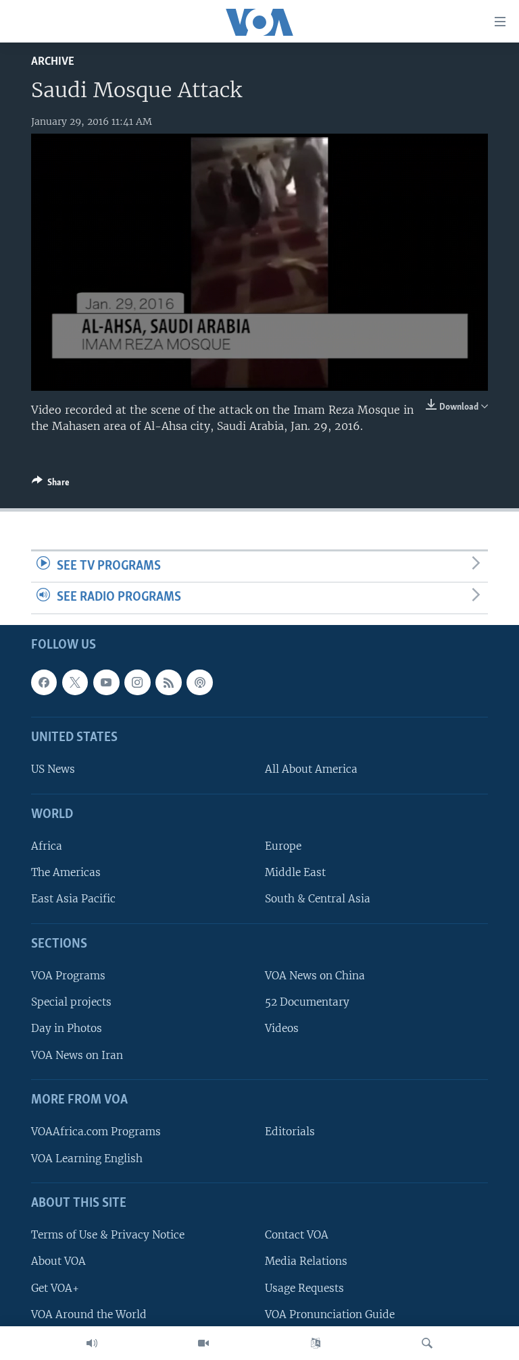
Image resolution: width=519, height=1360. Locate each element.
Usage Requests (304, 1288)
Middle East (295, 872)
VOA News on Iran (77, 1055)
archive (52, 61)
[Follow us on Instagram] (137, 682)
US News (53, 769)
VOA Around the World (89, 1314)
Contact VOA (296, 1234)
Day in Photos (66, 1029)
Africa (46, 846)
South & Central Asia (317, 899)
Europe (283, 846)
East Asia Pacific (73, 899)
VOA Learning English (87, 1158)
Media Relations (306, 1261)
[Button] (51, 484)
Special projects (71, 1002)
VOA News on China (315, 975)
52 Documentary (307, 1002)
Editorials (290, 1131)
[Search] (427, 1343)
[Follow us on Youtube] (106, 682)
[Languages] (315, 1343)
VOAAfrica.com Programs (96, 1131)
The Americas (66, 872)
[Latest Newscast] (92, 1343)
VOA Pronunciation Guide (330, 1314)
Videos (282, 1029)
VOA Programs (68, 975)
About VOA (58, 1261)
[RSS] (168, 682)
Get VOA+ (55, 1288)
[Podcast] (199, 682)
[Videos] (203, 1343)
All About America (311, 769)
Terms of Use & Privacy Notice (107, 1234)
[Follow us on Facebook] (44, 682)
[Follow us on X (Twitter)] (75, 682)
